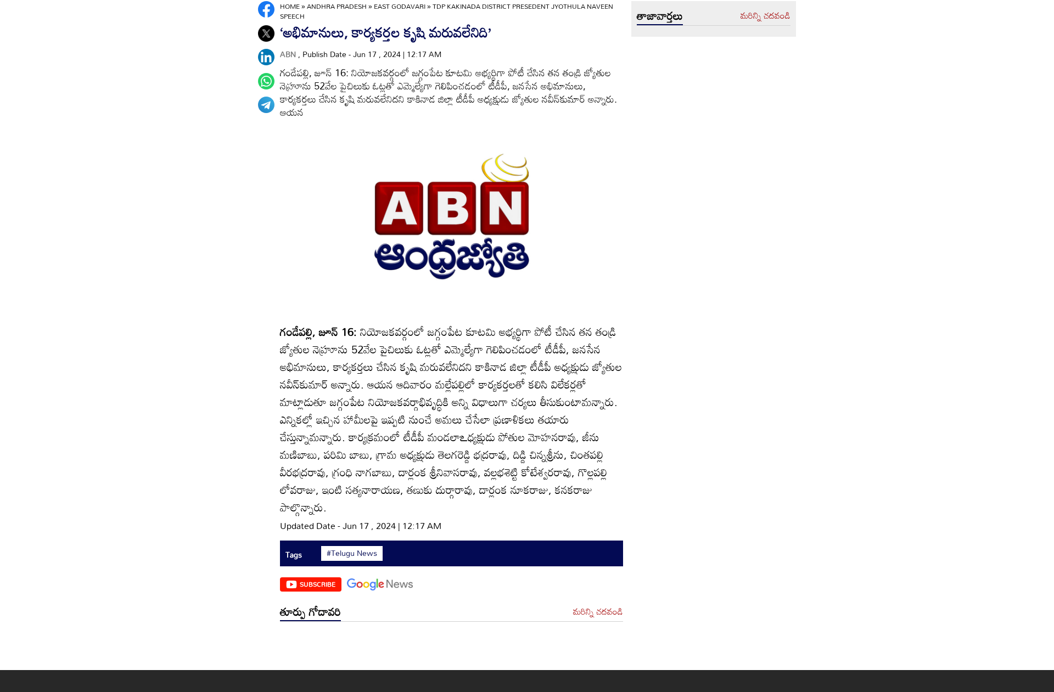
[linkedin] (266, 57)
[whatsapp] (266, 81)
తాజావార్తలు (660, 15)
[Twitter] (266, 33)
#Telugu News (352, 553)
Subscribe (317, 583)
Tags (293, 554)
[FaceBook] (266, 9)
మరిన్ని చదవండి (598, 612)
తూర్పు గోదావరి (310, 611)
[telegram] (266, 105)
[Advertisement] (451, 648)
